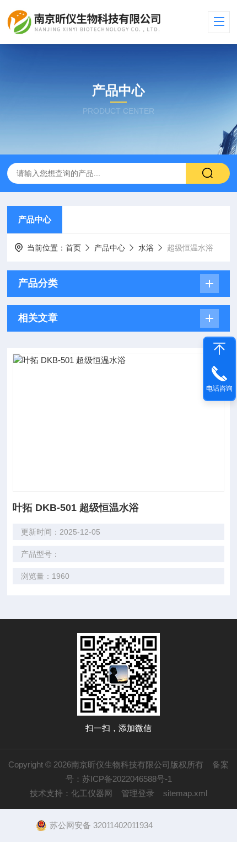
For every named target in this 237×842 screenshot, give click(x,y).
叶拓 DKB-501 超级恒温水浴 (76, 507)
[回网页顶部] (219, 349)
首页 (73, 247)
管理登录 (137, 793)
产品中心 (34, 219)
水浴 (146, 247)
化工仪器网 (91, 793)
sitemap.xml (185, 793)
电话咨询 (219, 388)
